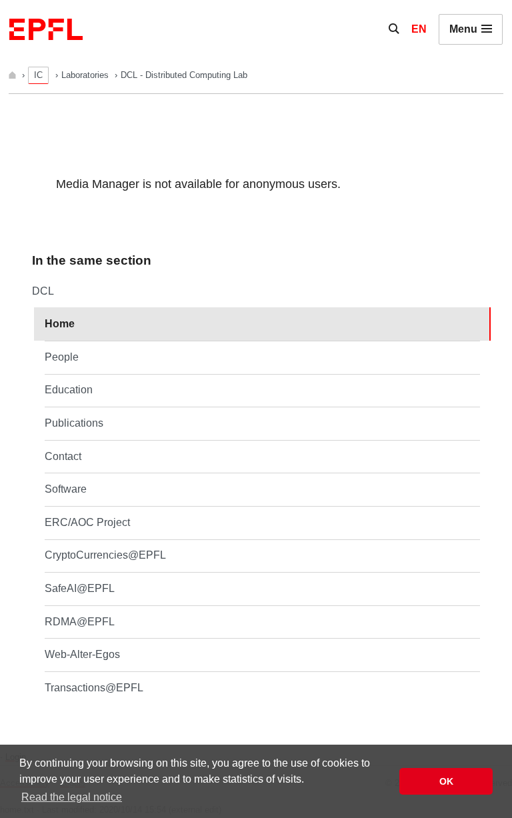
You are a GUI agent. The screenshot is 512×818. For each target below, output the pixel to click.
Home (60, 323)
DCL (43, 291)
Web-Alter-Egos (82, 654)
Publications (74, 423)
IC (38, 75)
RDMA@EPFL (80, 621)
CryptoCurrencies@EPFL (105, 555)
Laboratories (86, 75)
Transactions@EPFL (94, 687)
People (62, 357)
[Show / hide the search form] (394, 29)
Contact (63, 456)
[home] (14, 75)
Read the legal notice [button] (71, 797)
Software (66, 489)
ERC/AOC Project (87, 522)
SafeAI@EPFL (80, 588)
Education (69, 389)
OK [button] (446, 781)
